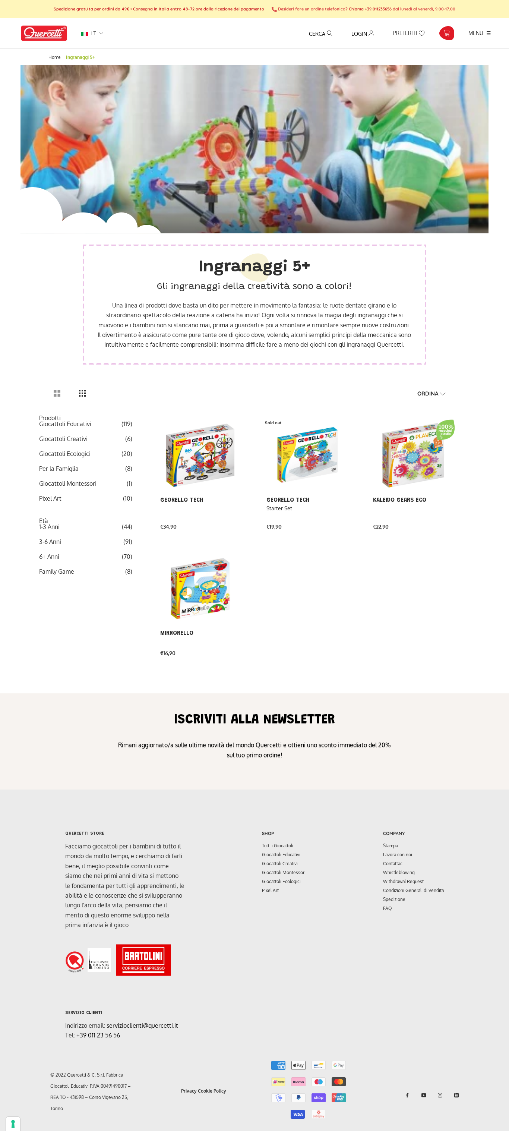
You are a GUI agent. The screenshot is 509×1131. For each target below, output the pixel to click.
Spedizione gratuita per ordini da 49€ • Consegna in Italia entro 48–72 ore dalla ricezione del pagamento (159, 9)
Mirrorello (176, 633)
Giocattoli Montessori (68, 483)
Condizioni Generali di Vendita (413, 890)
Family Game (56, 571)
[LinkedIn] (456, 1094)
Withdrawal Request (403, 881)
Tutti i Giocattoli (277, 845)
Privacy (189, 1091)
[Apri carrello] (446, 33)
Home (54, 57)
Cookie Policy (212, 1091)
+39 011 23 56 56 (98, 1035)
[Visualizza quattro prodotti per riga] (82, 393)
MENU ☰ (479, 32)
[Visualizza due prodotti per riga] (57, 393)
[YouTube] (423, 1094)
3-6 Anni (50, 542)
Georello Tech (181, 500)
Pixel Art (50, 498)
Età (43, 520)
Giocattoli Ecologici (65, 454)
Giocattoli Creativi (63, 439)
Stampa (390, 845)
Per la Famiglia (59, 469)
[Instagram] (440, 1094)
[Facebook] (407, 1094)
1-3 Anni (49, 527)
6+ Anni (49, 557)
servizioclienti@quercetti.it (142, 1025)
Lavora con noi (397, 854)
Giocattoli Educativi (65, 424)
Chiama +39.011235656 (371, 9)
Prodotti (50, 418)
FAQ (387, 908)
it (92, 33)
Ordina (428, 393)
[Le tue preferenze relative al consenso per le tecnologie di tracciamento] (13, 1124)
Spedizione (394, 899)
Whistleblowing (399, 872)
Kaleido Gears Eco (399, 500)
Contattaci (393, 863)
